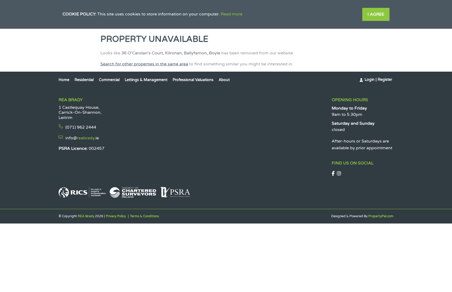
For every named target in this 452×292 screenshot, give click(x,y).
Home (64, 80)
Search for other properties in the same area (144, 64)
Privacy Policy (116, 216)
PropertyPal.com (380, 216)
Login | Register (378, 79)
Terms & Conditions (144, 216)
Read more (231, 14)
